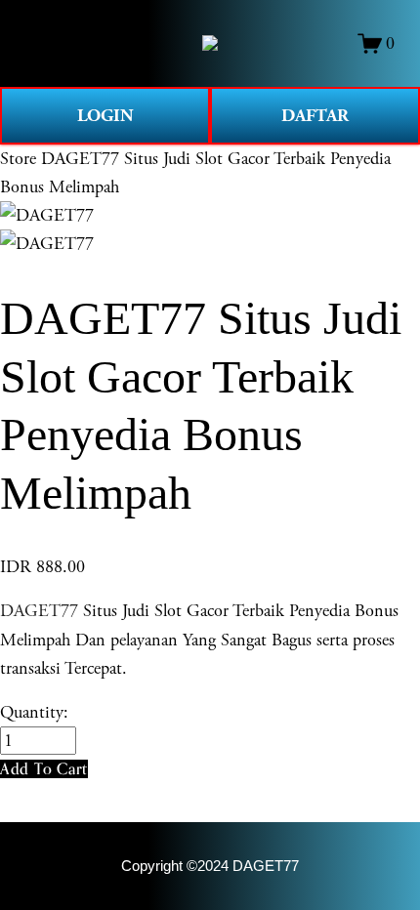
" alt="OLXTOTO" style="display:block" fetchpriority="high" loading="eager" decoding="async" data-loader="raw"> (210, 43)
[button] (44, 769)
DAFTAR (315, 115)
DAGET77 (39, 611)
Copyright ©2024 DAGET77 (210, 866)
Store (18, 158)
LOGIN (105, 115)
